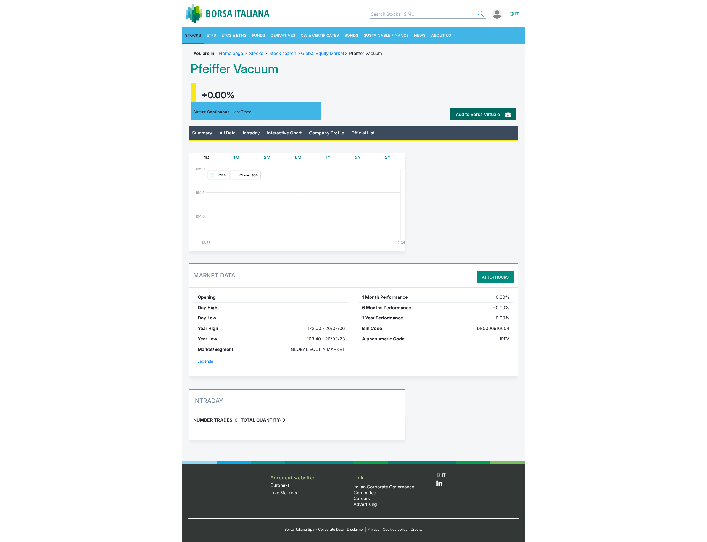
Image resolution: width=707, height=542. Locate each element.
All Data (228, 133)
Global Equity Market (322, 53)
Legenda (205, 361)
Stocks (193, 35)
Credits (417, 529)
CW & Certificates (320, 35)
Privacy (373, 529)
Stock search (282, 53)
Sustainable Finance (386, 35)
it (517, 14)
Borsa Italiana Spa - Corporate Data (314, 529)
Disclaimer (355, 529)
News (420, 35)
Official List (362, 133)
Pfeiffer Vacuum (234, 68)
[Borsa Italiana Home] (227, 13)
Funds (258, 35)
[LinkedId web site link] (439, 484)
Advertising (365, 504)
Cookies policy (395, 529)
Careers (362, 498)
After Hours (495, 277)
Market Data (214, 275)
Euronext (280, 485)
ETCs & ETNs (233, 35)
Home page (231, 53)
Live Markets (284, 492)
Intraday (251, 133)
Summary (202, 133)
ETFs (211, 35)
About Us (441, 35)
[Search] (480, 14)
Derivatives (283, 35)
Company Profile (326, 133)
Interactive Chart (284, 133)
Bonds (351, 35)
